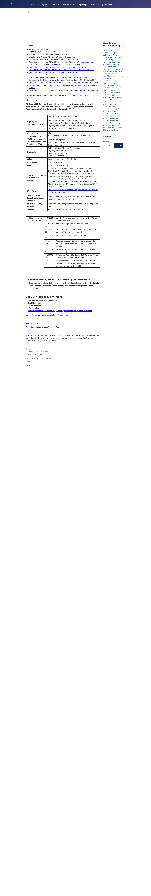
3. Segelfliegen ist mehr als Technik (116, 57)
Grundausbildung (37, 4)
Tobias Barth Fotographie (57, 171)
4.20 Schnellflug (109, 107)
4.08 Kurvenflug (109, 78)
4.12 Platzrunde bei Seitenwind (114, 88)
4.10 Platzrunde (109, 83)
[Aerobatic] (72, 5)
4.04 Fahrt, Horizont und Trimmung (116, 69)
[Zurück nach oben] (148, 893)
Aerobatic (67, 4)
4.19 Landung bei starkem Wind (114, 104)
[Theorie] (58, 5)
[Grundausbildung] (45, 5)
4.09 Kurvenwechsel (110, 81)
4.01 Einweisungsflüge (111, 62)
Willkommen (107, 50)
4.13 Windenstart (109, 90)
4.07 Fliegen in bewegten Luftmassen (117, 76)
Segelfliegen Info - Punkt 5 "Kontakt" (85, 283)
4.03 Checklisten (109, 67)
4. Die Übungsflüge (110, 60)
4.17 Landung (108, 99)
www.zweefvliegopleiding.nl (39, 49)
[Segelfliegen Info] (93, 5)
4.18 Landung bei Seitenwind (113, 102)
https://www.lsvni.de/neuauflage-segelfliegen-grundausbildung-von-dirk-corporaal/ (60, 311)
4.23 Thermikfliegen (110, 114)
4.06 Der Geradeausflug (112, 74)
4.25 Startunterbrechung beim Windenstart (119, 118)
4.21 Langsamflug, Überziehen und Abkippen (119, 109)
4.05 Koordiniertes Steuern (113, 71)
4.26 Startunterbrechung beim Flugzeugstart (120, 121)
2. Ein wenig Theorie (110, 55)
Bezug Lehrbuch (105, 4)
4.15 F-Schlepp (108, 95)
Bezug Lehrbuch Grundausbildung (115, 128)
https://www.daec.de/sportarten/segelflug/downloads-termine (75, 82)
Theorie (53, 4)
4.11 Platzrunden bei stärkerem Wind (116, 85)
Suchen (106, 142)
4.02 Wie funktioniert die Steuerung (116, 64)
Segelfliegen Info (85, 4)
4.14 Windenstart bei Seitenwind (115, 92)
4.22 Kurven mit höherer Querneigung (117, 111)
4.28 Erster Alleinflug (111, 125)
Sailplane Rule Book (36, 80)
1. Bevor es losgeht (110, 53)
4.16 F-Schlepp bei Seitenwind (114, 97)
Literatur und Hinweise (111, 130)
